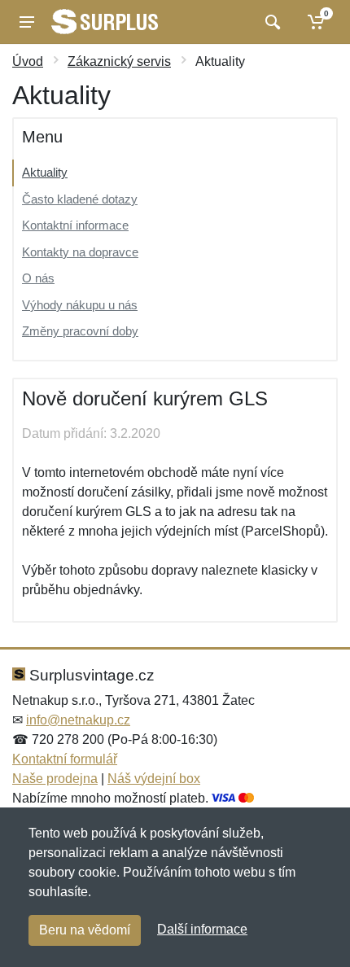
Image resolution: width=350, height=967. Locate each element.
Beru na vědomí (84, 930)
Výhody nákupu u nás (80, 305)
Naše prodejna (55, 778)
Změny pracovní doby (80, 331)
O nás (38, 278)
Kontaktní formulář (64, 759)
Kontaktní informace (75, 225)
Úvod (27, 61)
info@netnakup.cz (78, 720)
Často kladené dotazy (80, 199)
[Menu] (27, 22)
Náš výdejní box (153, 778)
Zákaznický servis (119, 61)
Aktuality (45, 172)
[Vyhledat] (270, 22)
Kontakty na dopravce (80, 252)
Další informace (202, 929)
